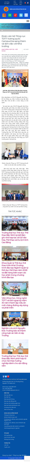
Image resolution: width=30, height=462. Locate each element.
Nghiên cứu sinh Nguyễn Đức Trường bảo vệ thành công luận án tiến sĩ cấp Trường (14, 332)
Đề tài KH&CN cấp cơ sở (10, 417)
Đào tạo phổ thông (9, 399)
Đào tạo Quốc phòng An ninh (12, 405)
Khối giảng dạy (8, 435)
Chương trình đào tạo (10, 407)
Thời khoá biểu (21, 3)
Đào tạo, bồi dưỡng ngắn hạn (12, 403)
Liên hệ (6, 445)
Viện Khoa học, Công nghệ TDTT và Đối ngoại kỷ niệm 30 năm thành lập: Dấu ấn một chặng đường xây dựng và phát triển (15, 303)
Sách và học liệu (8, 409)
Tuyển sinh (7, 447)
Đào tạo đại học (8, 395)
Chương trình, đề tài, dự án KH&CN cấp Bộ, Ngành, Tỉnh (15, 420)
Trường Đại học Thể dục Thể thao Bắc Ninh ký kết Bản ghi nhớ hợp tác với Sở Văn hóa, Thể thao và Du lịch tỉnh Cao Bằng (15, 237)
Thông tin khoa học (9, 415)
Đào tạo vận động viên (10, 401)
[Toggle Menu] (27, 21)
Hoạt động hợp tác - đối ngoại (10, 50)
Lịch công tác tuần (16, 3)
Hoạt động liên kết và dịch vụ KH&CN (14, 426)
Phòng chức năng (9, 439)
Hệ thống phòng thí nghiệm (12, 428)
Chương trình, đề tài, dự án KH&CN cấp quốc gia (14, 423)
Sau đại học (7, 397)
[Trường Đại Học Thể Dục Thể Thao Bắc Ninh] (6, 9)
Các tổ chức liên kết (9, 437)
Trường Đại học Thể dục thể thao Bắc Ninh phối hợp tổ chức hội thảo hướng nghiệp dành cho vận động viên (15, 361)
